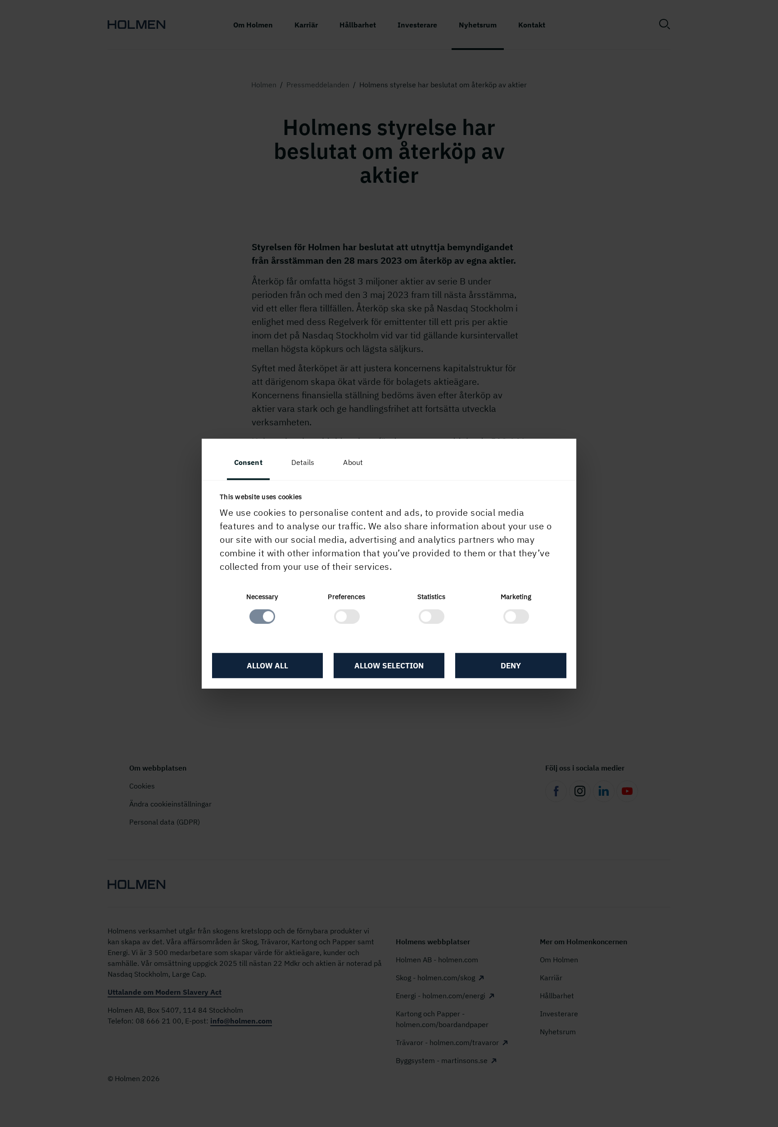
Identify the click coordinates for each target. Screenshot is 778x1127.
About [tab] (353, 462)
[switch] (347, 616)
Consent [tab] (248, 462)
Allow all (267, 666)
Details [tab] (303, 462)
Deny (511, 666)
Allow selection (389, 666)
